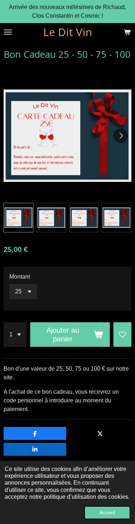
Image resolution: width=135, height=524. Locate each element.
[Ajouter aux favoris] (122, 334)
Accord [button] (107, 512)
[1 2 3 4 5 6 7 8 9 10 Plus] (15, 334)
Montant (19, 277)
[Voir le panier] (127, 32)
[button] (18, 218)
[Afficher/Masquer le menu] (8, 32)
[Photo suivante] (120, 135)
